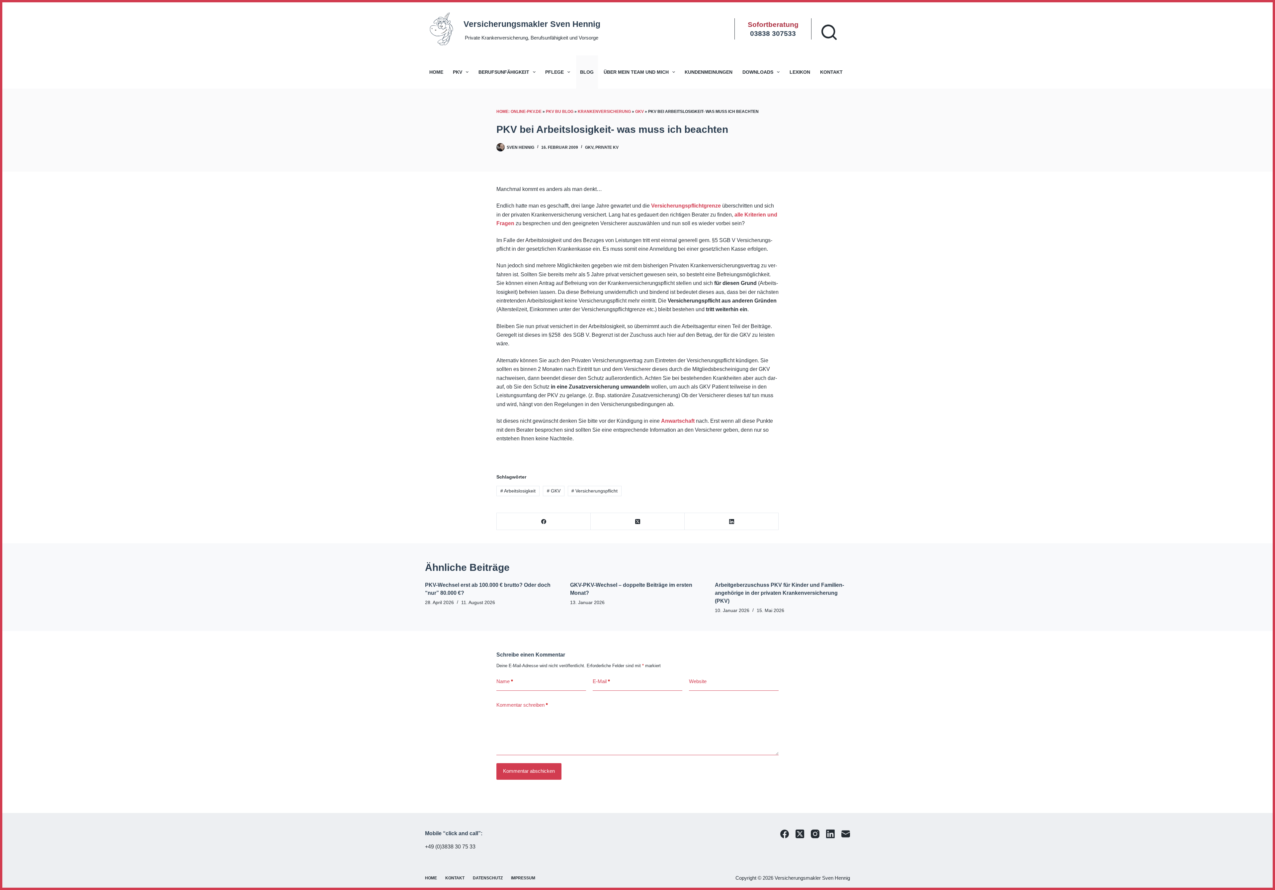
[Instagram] (815, 834)
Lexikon (800, 72)
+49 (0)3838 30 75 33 (450, 846)
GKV (639, 111)
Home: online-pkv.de (519, 111)
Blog (587, 72)
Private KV (607, 147)
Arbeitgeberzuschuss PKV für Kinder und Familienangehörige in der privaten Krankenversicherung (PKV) (779, 593)
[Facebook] (544, 521)
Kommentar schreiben (522, 705)
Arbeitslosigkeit (518, 490)
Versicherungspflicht (594, 490)
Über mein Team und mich (636, 72)
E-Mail (601, 681)
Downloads (757, 72)
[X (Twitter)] (638, 521)
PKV (457, 72)
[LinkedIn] (732, 521)
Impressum (523, 878)
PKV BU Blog (559, 111)
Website (698, 681)
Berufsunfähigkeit (503, 72)
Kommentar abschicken (529, 771)
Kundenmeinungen (708, 72)
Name (504, 681)
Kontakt (831, 72)
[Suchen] (829, 32)
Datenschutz (488, 878)
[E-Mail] (845, 834)
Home (436, 72)
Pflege (554, 72)
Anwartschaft (678, 421)
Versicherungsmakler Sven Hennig (532, 24)
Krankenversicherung (604, 111)
